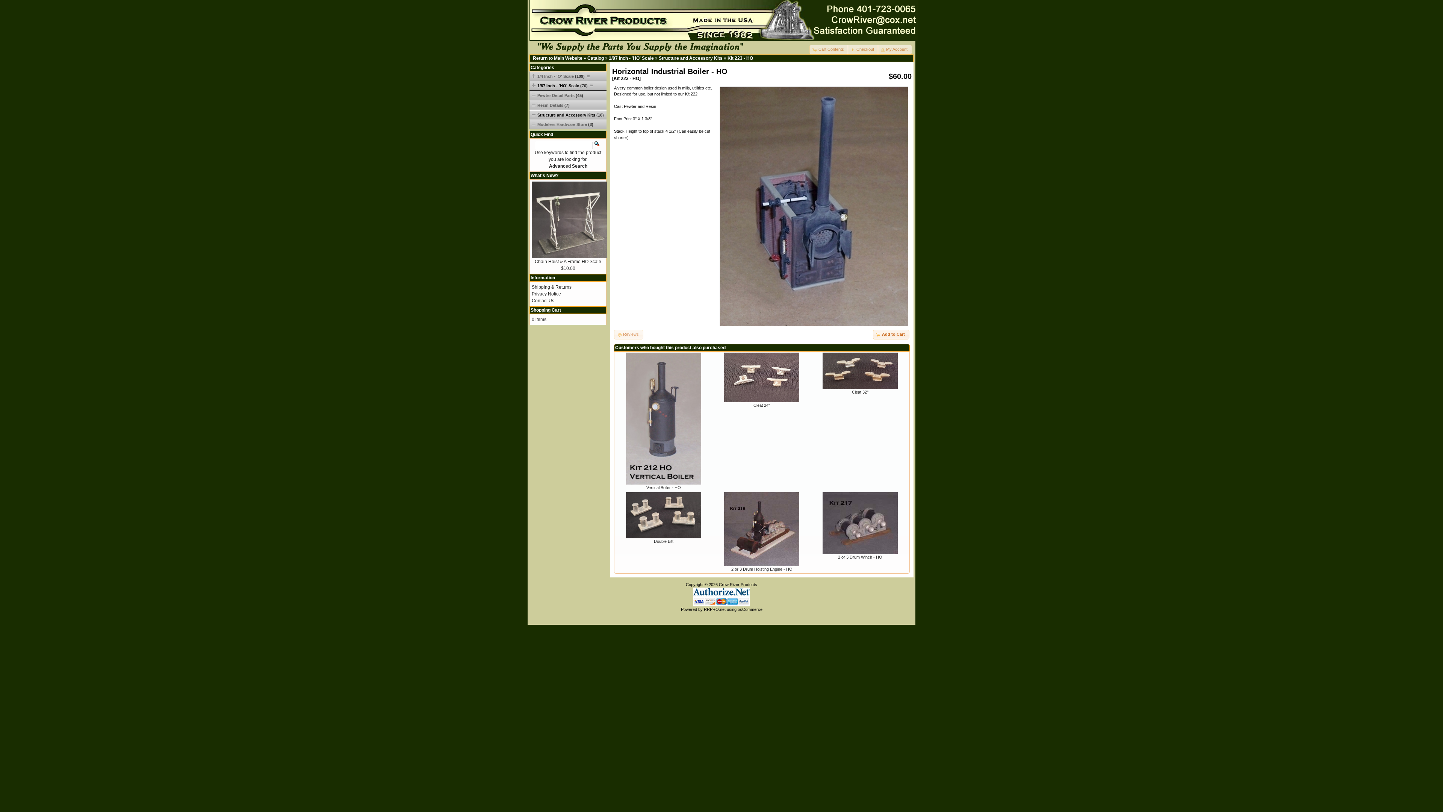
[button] (829, 50)
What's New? (544, 175)
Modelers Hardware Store (565, 124)
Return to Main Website (557, 58)
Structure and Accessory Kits (691, 58)
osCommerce (750, 609)
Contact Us (543, 300)
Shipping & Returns (552, 287)
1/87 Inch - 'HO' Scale (631, 58)
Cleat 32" (860, 392)
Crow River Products (738, 584)
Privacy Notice (546, 294)
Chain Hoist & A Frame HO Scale (568, 261)
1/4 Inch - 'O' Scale (561, 76)
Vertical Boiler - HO (663, 487)
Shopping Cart (546, 310)
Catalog (595, 58)
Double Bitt (663, 541)
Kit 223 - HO (740, 58)
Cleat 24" (761, 405)
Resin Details (553, 105)
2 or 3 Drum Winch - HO (860, 557)
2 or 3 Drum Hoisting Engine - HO (762, 569)
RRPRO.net (715, 609)
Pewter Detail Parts (560, 95)
